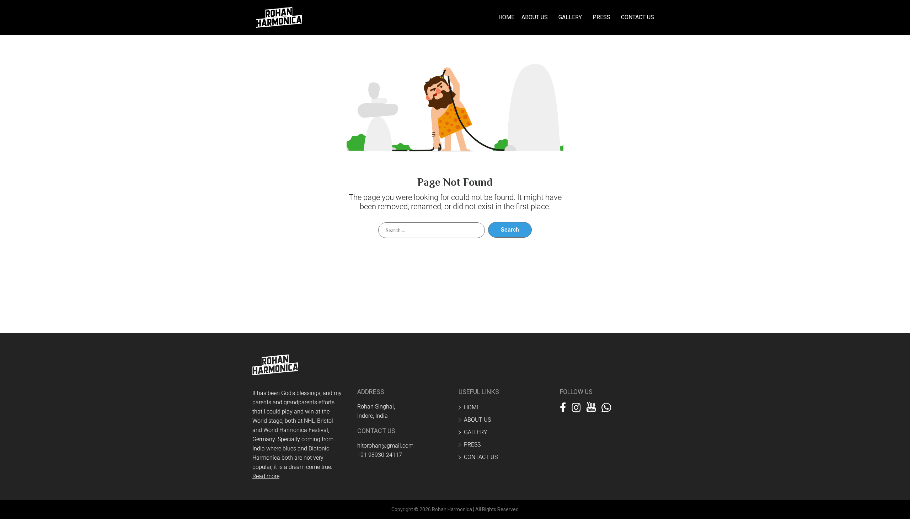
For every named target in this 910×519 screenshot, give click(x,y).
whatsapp (606, 406)
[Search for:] (431, 230)
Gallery (570, 17)
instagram (576, 406)
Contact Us (637, 17)
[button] (536, 17)
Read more (265, 476)
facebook (563, 406)
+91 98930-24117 (379, 455)
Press (601, 17)
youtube (591, 406)
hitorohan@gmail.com (385, 445)
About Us (534, 17)
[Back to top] (889, 498)
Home (506, 17)
